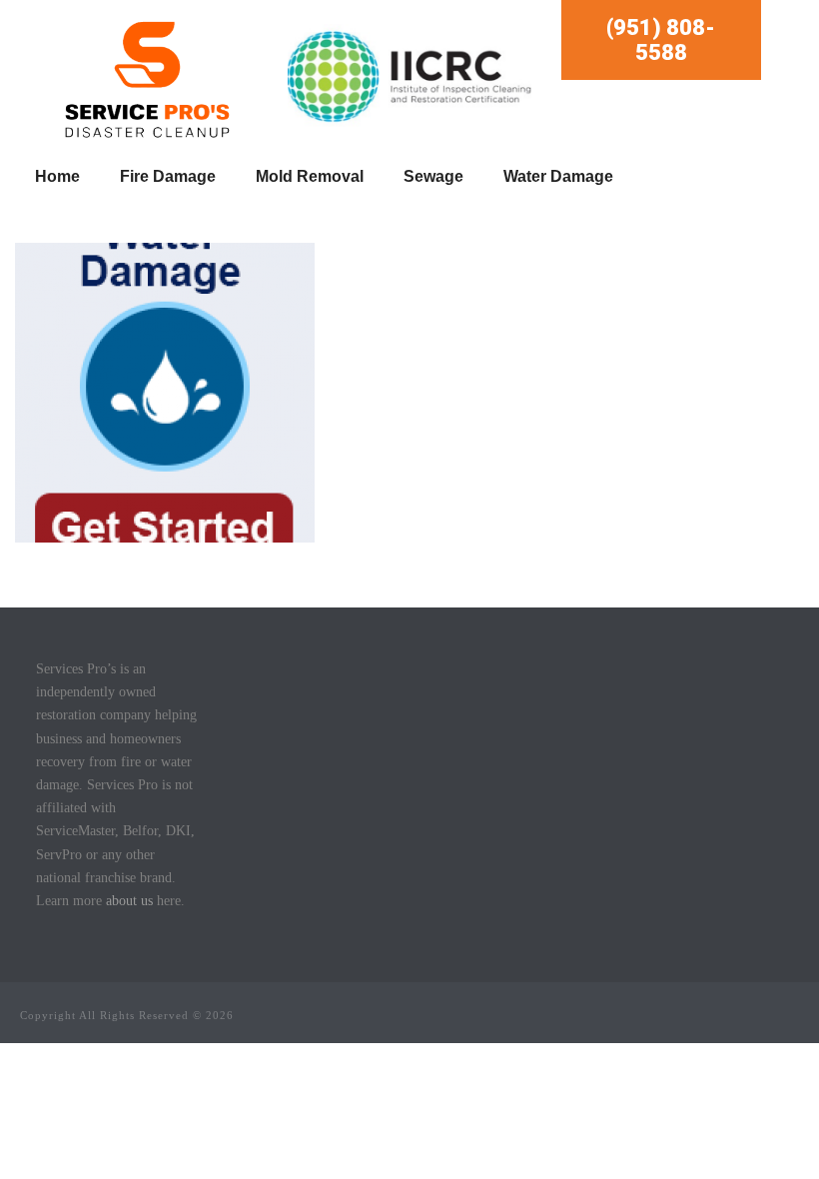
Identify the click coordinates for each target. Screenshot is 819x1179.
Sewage (433, 176)
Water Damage (558, 176)
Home (57, 176)
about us (129, 900)
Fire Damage (168, 176)
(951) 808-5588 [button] (660, 40)
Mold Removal (310, 176)
